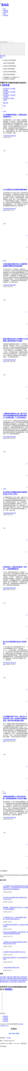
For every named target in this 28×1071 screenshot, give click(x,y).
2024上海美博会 (12, 981)
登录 (1, 55)
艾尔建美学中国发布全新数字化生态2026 (14, 952)
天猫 (18, 981)
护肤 (1, 977)
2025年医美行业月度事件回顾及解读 (15, 189)
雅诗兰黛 (22, 981)
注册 (4, 55)
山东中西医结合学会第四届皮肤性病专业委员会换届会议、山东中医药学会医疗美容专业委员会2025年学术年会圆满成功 (15, 887)
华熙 (20, 978)
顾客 (11, 978)
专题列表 (5, 12)
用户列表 (5, 1021)
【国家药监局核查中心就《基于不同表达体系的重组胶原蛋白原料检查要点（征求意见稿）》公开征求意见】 (15, 415)
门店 (8, 980)
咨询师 (14, 978)
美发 (11, 977)
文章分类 (5, 10)
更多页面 (5, 15)
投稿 (1, 57)
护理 (3, 980)
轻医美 (5, 977)
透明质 (3, 981)
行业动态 (5, 1018)
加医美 (16, 980)
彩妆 (20, 977)
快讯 (4, 13)
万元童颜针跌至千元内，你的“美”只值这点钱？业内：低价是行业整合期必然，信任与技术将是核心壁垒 (15, 718)
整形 (17, 977)
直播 (17, 978)
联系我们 (9, 989)
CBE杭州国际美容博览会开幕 (11, 967)
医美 (4, 589)
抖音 (4, 978)
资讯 (4, 105)
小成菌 (7, 978)
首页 (4, 8)
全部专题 (5, 85)
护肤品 (20, 980)
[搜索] (12, 49)
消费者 (12, 980)
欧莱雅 (24, 978)
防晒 (7, 981)
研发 (5, 980)
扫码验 (14, 977)
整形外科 (24, 977)
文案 (8, 977)
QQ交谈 (8, 1037)
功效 (1, 978)
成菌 (23, 980)
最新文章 (5, 102)
